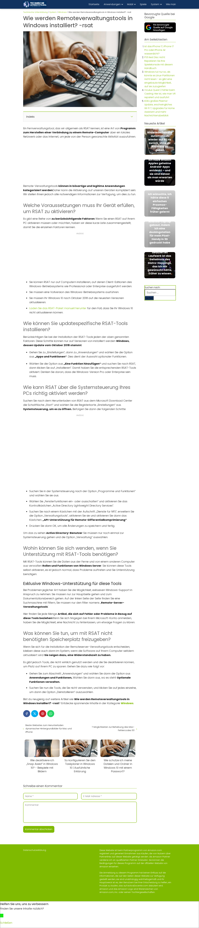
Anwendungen (112, 4)
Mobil (130, 4)
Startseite (94, 4)
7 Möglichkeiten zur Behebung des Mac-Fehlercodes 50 (113, 728)
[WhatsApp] (50, 713)
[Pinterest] (42, 713)
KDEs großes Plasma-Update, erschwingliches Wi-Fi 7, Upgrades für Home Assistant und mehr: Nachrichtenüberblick (159, 108)
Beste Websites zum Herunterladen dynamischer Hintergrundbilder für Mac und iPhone (48, 728)
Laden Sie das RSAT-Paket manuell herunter (57, 308)
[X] (34, 713)
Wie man (171, 4)
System (155, 4)
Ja (1, 915)
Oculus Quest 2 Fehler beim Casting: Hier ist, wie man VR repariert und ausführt (160, 93)
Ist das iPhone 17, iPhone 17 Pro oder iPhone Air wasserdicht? (159, 50)
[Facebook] (26, 713)
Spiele (143, 4)
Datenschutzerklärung (34, 850)
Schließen (6, 923)
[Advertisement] (80, 162)
